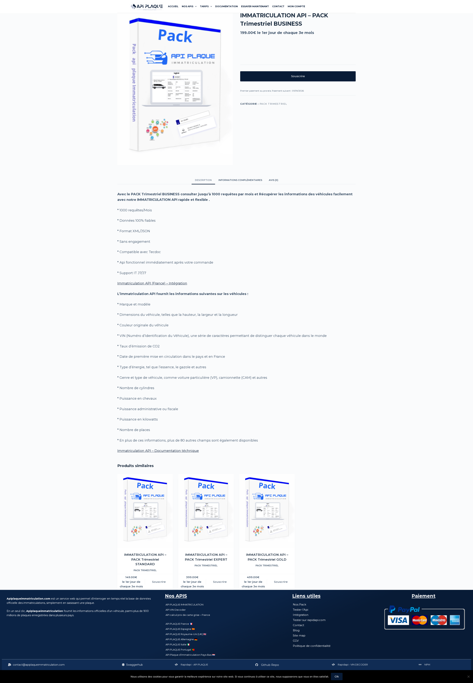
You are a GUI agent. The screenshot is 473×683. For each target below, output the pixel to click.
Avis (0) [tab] (273, 180)
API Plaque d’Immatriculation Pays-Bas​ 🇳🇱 (190, 654)
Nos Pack (299, 604)
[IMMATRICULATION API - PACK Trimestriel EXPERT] (206, 511)
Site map (299, 635)
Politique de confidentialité (312, 646)
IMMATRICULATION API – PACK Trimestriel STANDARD (145, 559)
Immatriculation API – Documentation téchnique (158, 451)
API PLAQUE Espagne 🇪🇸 (180, 628)
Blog (296, 630)
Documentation (226, 6)
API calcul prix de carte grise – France (188, 614)
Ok (337, 676)
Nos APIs (187, 6)
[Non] (468, 676)
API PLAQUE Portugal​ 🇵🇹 (180, 649)
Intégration (300, 615)
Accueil (173, 6)
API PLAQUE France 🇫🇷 (179, 623)
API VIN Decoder (176, 609)
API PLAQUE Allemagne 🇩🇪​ (181, 639)
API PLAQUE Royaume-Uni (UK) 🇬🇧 (186, 634)
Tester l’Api (300, 609)
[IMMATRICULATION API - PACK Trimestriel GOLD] (267, 511)
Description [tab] (203, 180)
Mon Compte (296, 6)
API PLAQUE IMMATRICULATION (184, 604)
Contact (278, 6)
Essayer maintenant (255, 6)
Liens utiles (306, 596)
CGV (296, 640)
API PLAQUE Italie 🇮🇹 (178, 644)
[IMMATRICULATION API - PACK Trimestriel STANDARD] (145, 511)
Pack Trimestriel (273, 103)
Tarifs (204, 6)
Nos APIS (176, 596)
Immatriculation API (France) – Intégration (152, 283)
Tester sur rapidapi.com (309, 620)
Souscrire (298, 76)
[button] (36, 664)
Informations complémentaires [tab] (240, 180)
